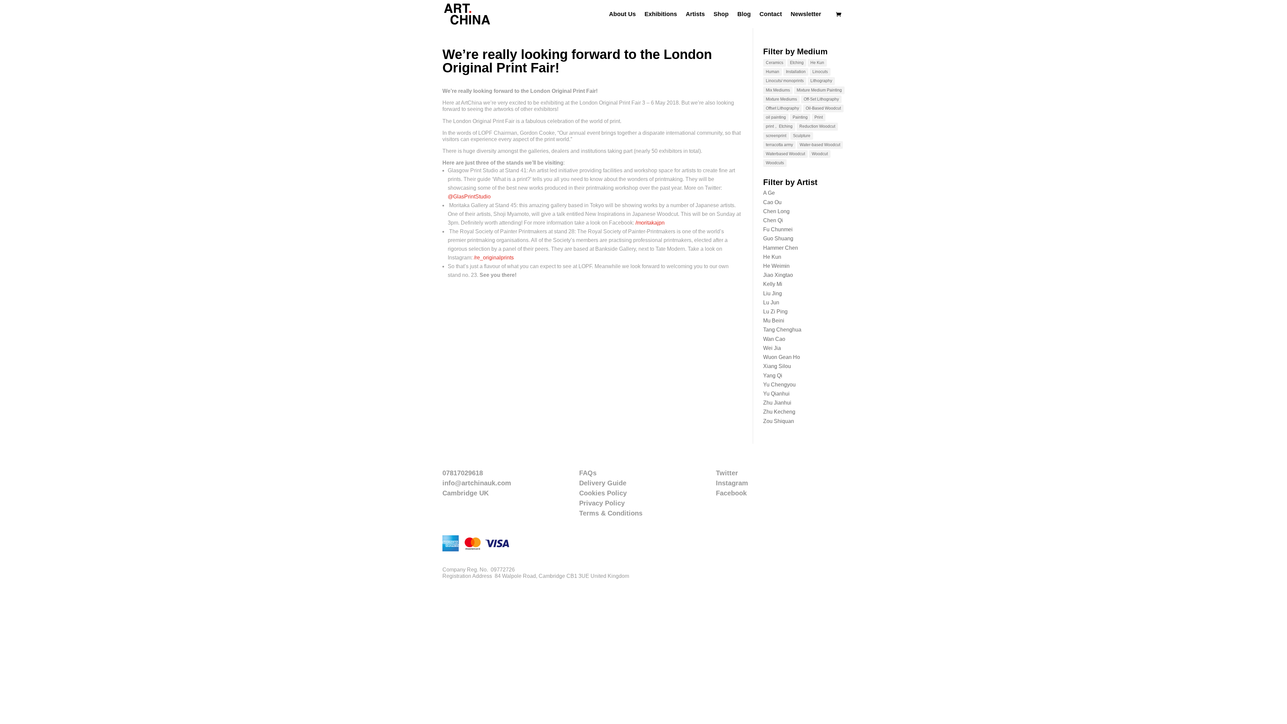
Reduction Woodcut (817, 126)
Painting (800, 117)
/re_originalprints (494, 257)
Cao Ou (772, 202)
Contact (770, 14)
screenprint (776, 135)
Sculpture (801, 135)
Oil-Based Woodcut (823, 108)
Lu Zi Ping (775, 311)
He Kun (817, 62)
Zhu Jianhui (777, 403)
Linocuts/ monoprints (785, 80)
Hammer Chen (780, 248)
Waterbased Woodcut (785, 154)
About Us (622, 14)
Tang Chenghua (782, 330)
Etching (797, 62)
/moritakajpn (650, 223)
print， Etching (779, 126)
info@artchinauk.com (476, 483)
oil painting (776, 117)
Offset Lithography (782, 108)
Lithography (821, 80)
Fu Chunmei (778, 229)
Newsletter (806, 14)
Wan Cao (774, 339)
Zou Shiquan (778, 421)
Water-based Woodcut (820, 144)
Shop (721, 14)
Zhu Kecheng (779, 412)
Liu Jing (772, 293)
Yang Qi (772, 375)
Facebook (731, 493)
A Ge (769, 193)
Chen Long (776, 211)
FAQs (588, 473)
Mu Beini (773, 320)
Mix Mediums (778, 90)
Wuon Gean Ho (781, 357)
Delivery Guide (602, 483)
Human (772, 71)
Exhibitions (661, 14)
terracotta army (779, 144)
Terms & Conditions (610, 513)
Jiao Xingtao (778, 275)
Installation (796, 71)
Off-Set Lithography (821, 99)
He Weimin (776, 266)
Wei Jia (772, 348)
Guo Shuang (778, 238)
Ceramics (774, 62)
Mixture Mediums (781, 99)
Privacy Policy (602, 503)
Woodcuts (775, 163)
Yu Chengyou (779, 384)
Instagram (732, 483)
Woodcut (820, 154)
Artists (695, 14)
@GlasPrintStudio (469, 196)
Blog (744, 14)
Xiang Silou (777, 366)
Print (818, 117)
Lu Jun (771, 302)
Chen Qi (773, 220)
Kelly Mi (772, 284)
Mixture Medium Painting (819, 90)
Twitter (727, 473)
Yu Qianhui (776, 394)
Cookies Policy (603, 493)
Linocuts (820, 71)
